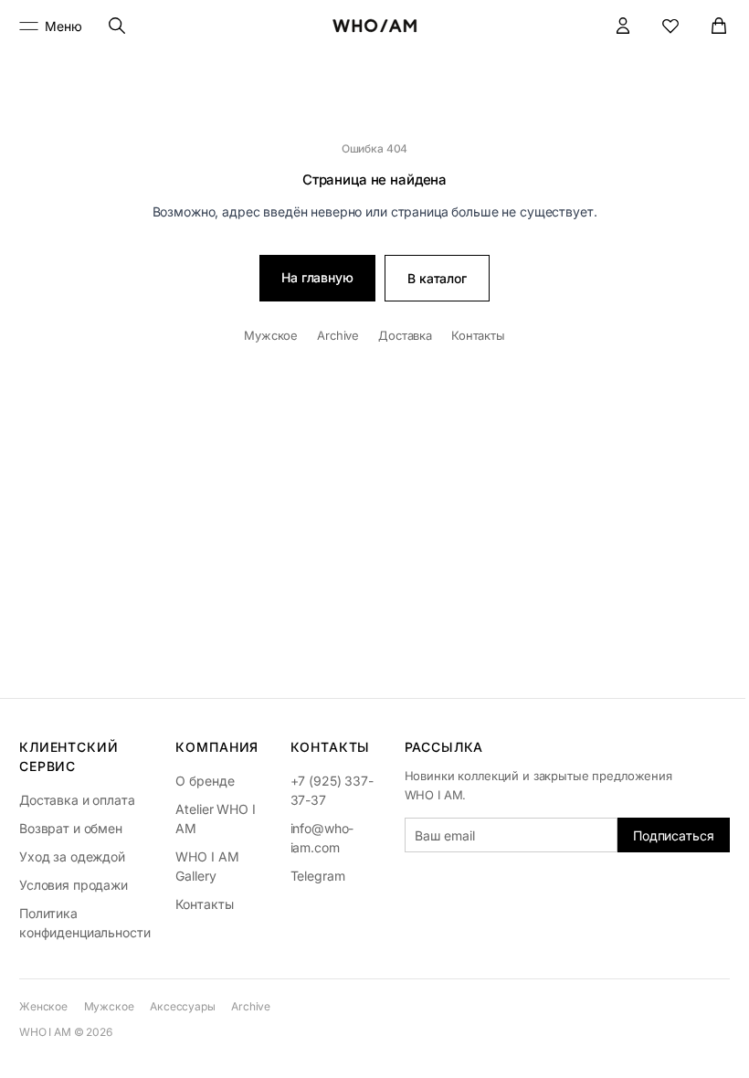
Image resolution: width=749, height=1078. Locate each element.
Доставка (405, 335)
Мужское (271, 335)
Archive (338, 335)
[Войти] (623, 26)
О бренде (204, 780)
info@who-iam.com (322, 837)
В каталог (437, 278)
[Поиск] (117, 26)
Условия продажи (73, 885)
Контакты (478, 335)
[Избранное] (671, 26)
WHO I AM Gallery (206, 866)
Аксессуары (183, 1006)
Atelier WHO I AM (215, 818)
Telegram (317, 875)
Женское (43, 1006)
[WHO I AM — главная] (375, 26)
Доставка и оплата (77, 800)
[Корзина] (719, 26)
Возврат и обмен (70, 828)
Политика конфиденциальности (84, 922)
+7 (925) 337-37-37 (332, 790)
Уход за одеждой (72, 856)
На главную (317, 277)
